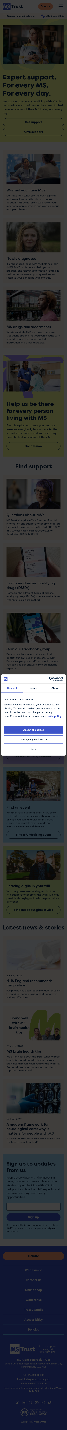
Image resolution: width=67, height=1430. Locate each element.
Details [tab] (34, 687)
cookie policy (54, 716)
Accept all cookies (33, 729)
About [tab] (55, 687)
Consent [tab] (12, 687)
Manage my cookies (31, 739)
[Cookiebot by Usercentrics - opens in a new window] (49, 679)
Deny (33, 748)
